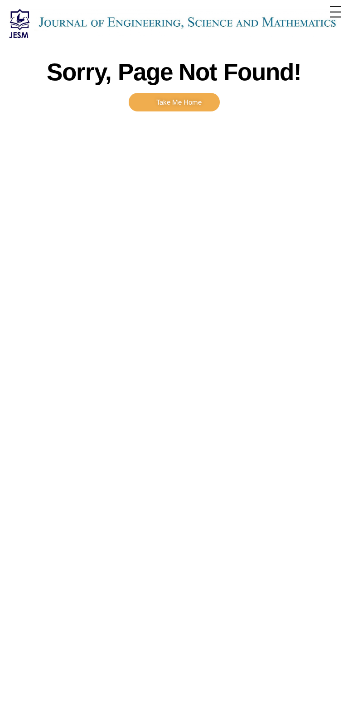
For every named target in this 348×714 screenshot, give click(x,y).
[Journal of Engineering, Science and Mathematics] (174, 40)
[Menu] (335, 12)
